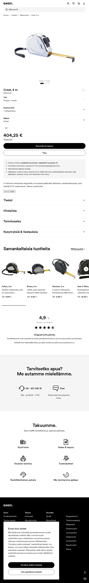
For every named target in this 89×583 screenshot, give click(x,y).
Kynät (48, 516)
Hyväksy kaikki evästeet (31, 565)
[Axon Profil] (8, 3)
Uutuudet (29, 516)
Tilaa (44, 153)
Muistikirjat (51, 520)
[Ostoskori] (78, 3)
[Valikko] (84, 3)
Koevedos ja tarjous (44, 146)
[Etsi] (6, 9)
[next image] (83, 48)
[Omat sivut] (68, 3)
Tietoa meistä (9, 520)
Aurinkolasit (71, 541)
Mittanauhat (24, 15)
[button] (44, 99)
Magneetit (70, 524)
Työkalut (14, 15)
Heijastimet (71, 537)
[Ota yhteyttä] (85, 572)
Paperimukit (71, 545)
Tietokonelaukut (73, 520)
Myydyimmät (31, 520)
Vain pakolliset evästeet (31, 572)
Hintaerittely (7, 139)
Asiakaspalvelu (10, 516)
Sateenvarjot (71, 528)
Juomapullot (71, 532)
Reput (68, 549)
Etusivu (6, 15)
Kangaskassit (72, 516)
